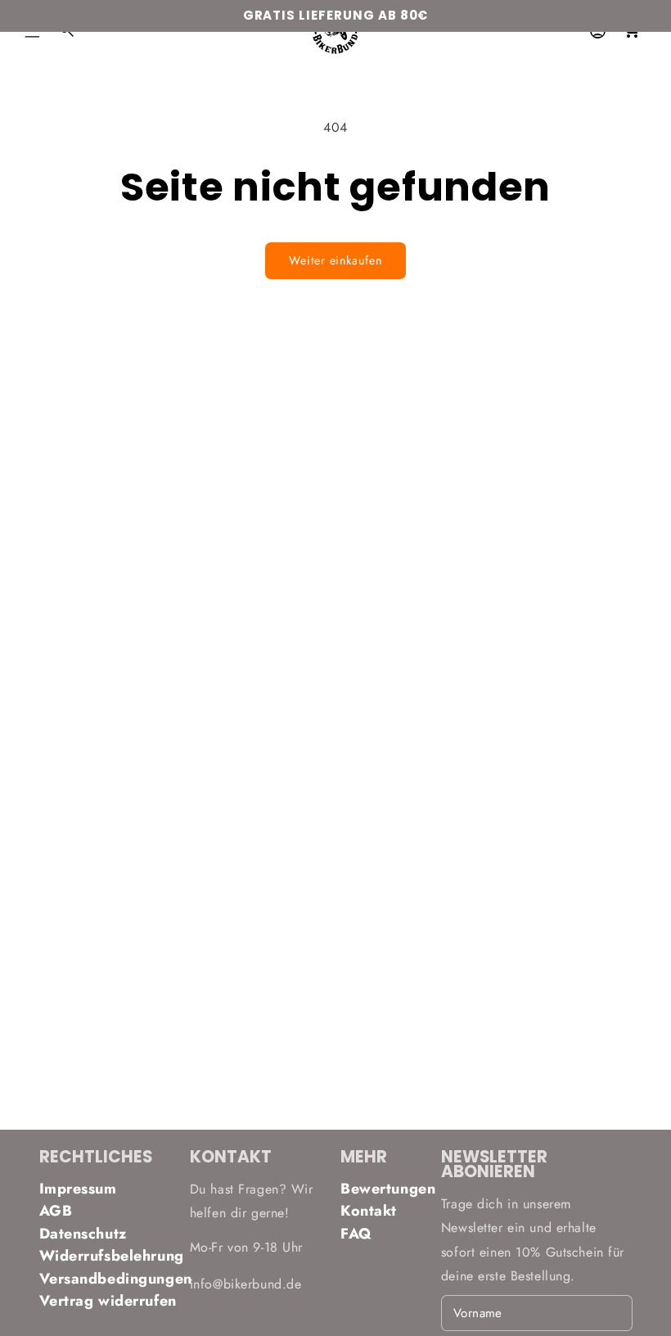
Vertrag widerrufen (108, 1300)
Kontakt (368, 1210)
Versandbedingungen (109, 1278)
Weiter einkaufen (335, 260)
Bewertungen (385, 1188)
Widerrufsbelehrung (109, 1255)
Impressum (78, 1188)
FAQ (356, 1233)
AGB (56, 1210)
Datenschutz (83, 1233)
